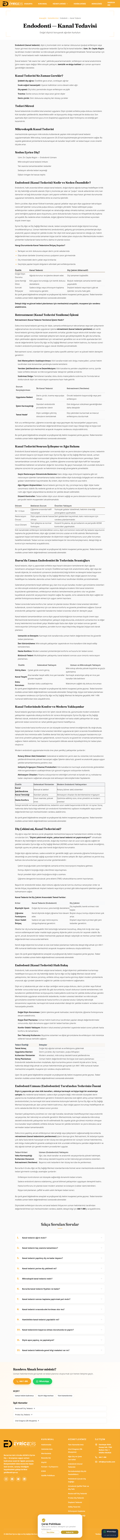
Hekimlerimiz (46, 1449)
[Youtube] (18, 1479)
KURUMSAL (42, 4)
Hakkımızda (46, 1445)
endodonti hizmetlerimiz (60, 808)
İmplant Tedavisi (75, 1502)
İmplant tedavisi (74, 287)
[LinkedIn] (24, 1479)
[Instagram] (6, 1479)
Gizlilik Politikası (48, 1475)
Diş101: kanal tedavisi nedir (27, 55)
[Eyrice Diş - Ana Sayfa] (13, 4)
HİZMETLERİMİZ (59, 4)
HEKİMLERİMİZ (80, 4)
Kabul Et (69, 1532)
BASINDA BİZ (111, 3)
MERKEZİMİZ (97, 4)
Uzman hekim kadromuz (24, 1396)
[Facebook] (12, 1479)
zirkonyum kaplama (55, 287)
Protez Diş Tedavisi (22, 1415)
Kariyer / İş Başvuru (49, 1467)
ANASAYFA (28, 4)
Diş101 (44, 1462)
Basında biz (46, 1458)
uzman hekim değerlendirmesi (34, 1199)
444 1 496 (23, 1381)
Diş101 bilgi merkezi (45, 1396)
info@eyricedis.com (107, 1462)
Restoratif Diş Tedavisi (24, 1408)
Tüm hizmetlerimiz (65, 1396)
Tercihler (50, 1532)
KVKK (43, 1471)
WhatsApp (44, 1381)
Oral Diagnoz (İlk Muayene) (26, 1421)
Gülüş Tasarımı (74, 1507)
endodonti (27, 346)
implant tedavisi (47, 888)
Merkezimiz (46, 1453)
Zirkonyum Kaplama (76, 1511)
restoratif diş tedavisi (84, 530)
